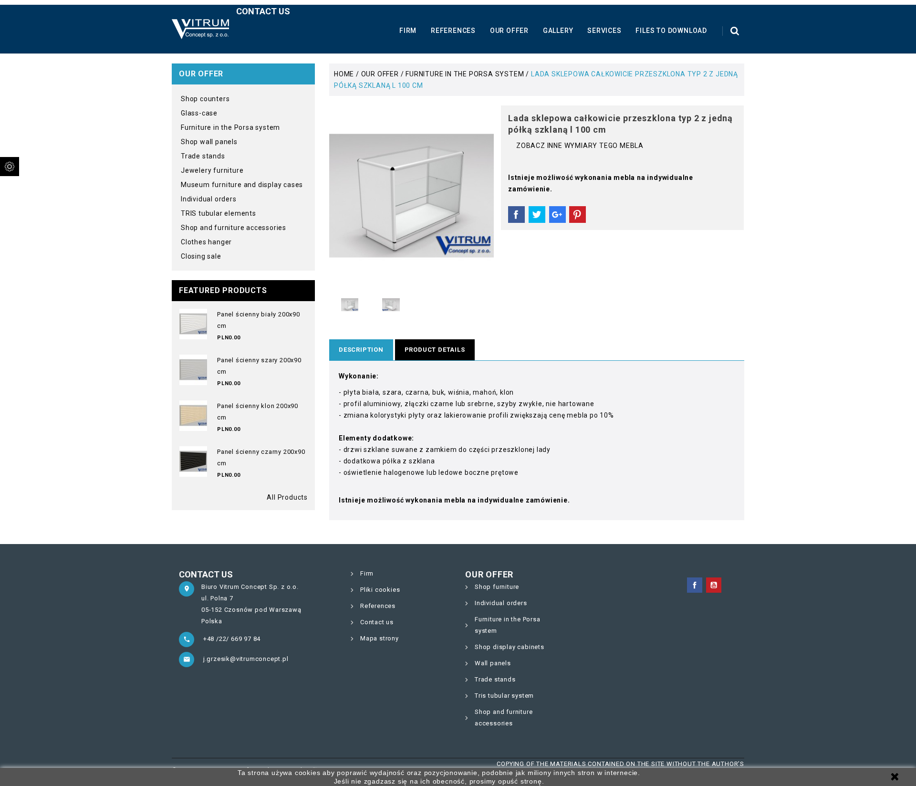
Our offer (509, 30)
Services (604, 30)
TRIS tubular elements (218, 213)
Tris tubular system (504, 695)
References (453, 30)
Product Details (435, 349)
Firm (407, 30)
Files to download (671, 30)
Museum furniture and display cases (242, 185)
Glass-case (199, 113)
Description (361, 349)
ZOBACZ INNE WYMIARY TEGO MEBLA (580, 145)
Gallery (558, 30)
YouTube (713, 585)
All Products (287, 497)
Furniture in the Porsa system (230, 127)
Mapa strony (379, 638)
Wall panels (493, 663)
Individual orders (209, 199)
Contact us (263, 11)
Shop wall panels (209, 142)
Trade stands (203, 156)
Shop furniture (497, 586)
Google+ (557, 215)
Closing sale (201, 256)
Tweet (537, 215)
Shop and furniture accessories (233, 227)
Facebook (694, 585)
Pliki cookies (380, 589)
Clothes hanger (206, 242)
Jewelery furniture (212, 170)
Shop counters (205, 99)
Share (516, 215)
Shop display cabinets (509, 646)
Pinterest (577, 215)
